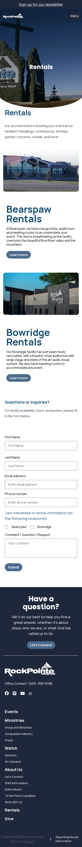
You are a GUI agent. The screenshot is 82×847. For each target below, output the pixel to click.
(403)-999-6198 (39, 683)
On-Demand (13, 761)
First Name (12, 437)
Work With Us (13, 802)
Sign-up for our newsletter (41, 4)
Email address (15, 476)
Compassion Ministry (18, 734)
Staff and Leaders (16, 783)
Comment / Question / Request (27, 535)
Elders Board (13, 789)
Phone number (16, 494)
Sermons (11, 755)
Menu (75, 16)
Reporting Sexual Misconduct (67, 839)
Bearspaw (19, 527)
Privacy (29, 841)
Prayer (9, 740)
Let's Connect (41, 645)
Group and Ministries (18, 727)
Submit (13, 567)
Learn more (19, 255)
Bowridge (44, 527)
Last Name (12, 457)
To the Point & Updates (20, 796)
